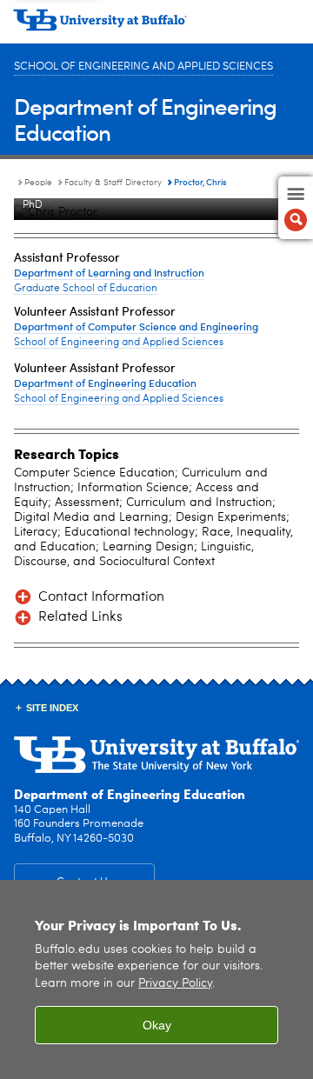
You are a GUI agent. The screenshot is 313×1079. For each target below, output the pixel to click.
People (38, 182)
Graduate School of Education (85, 288)
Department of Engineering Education (145, 118)
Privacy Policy (175, 983)
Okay (157, 1025)
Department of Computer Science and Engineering (136, 326)
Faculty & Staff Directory (113, 182)
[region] (156, 979)
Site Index (52, 708)
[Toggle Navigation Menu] (295, 208)
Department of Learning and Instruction (109, 272)
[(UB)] (156, 26)
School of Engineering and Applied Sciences (143, 66)
